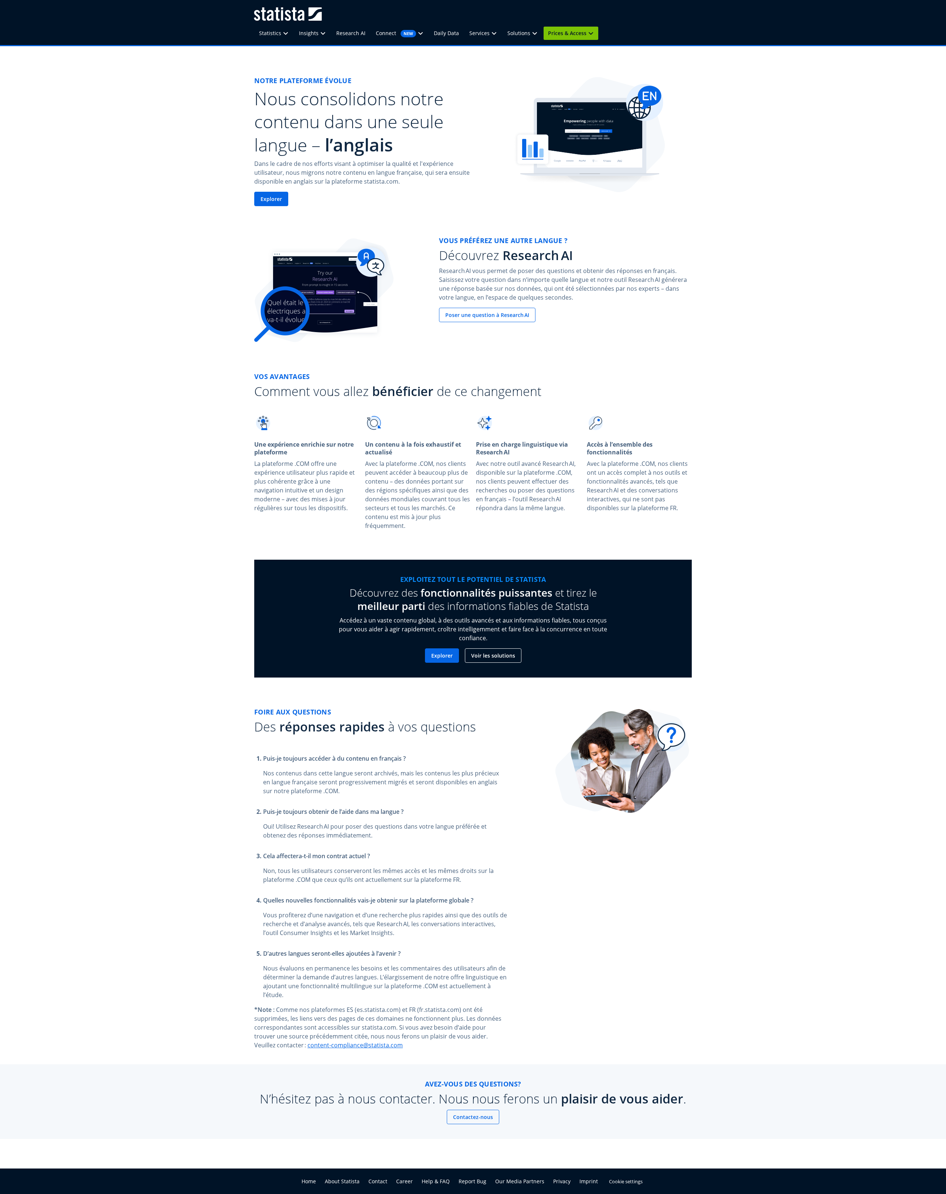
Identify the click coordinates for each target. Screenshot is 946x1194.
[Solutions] (537, 33)
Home (309, 1181)
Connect (394, 33)
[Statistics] (288, 33)
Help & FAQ (436, 1181)
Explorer (271, 198)
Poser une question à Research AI (487, 314)
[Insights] (325, 33)
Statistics (270, 33)
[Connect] (423, 33)
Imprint (588, 1181)
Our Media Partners (519, 1181)
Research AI (350, 33)
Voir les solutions (493, 655)
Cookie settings (626, 1181)
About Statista (342, 1181)
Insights (309, 33)
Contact (377, 1181)
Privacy (562, 1181)
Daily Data (446, 33)
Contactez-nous (473, 1116)
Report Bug (472, 1181)
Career (404, 1181)
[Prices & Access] (593, 33)
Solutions (518, 33)
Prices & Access (567, 33)
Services (479, 33)
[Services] (496, 33)
